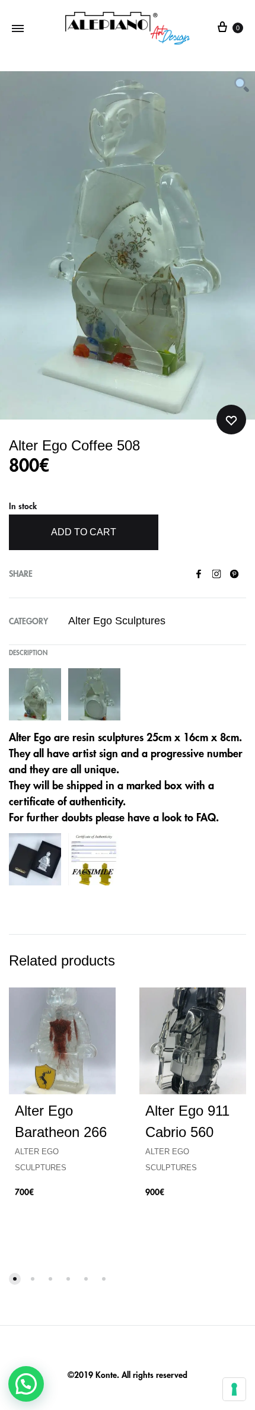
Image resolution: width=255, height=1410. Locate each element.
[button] (26, 1384)
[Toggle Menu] (18, 28)
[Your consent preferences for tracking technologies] (234, 1389)
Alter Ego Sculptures (116, 621)
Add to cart (83, 532)
